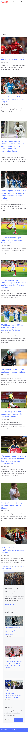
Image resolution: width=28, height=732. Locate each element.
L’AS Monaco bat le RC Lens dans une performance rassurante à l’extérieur (12, 327)
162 (15, 566)
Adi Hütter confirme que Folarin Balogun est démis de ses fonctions (12, 240)
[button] (14, 2)
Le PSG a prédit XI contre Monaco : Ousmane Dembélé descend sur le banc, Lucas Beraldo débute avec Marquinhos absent (12, 146)
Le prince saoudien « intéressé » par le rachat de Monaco (12, 550)
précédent (5, 566)
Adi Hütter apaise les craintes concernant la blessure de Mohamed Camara (13, 414)
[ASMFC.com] (4, 2)
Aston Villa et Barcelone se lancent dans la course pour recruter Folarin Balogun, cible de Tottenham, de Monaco (14, 663)
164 (21, 566)
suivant (8, 568)
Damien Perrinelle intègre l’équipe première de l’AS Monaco (11, 505)
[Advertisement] (14, 19)
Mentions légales (14, 729)
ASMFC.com (6, 729)
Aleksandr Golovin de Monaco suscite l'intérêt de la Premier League (13, 99)
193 (3, 568)
